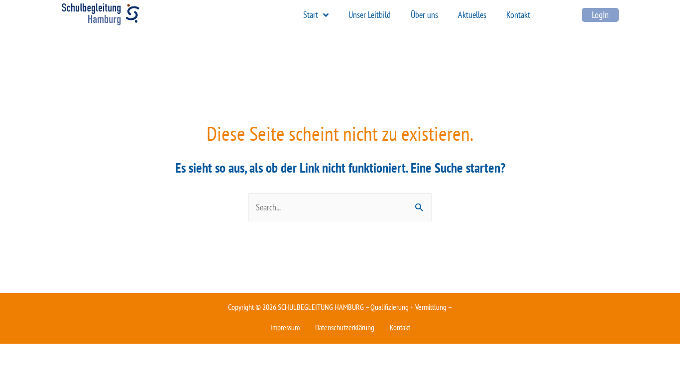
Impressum (285, 327)
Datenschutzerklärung (344, 327)
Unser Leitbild (369, 14)
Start (310, 14)
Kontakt (518, 14)
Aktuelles (472, 14)
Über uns (424, 14)
